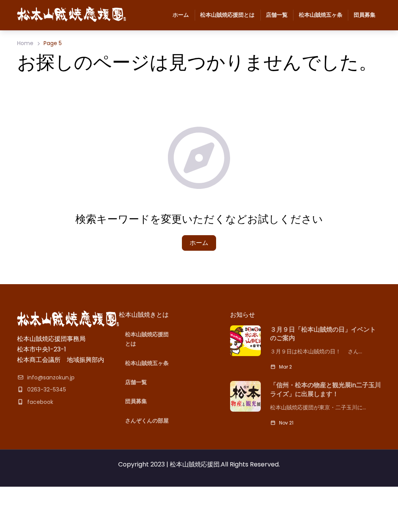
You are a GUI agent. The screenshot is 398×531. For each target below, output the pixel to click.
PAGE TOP (382, 508)
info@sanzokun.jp (51, 377)
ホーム (181, 15)
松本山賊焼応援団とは (227, 15)
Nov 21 (286, 422)
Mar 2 (285, 366)
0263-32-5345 (46, 389)
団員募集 (364, 15)
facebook (40, 402)
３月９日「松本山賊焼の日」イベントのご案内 (323, 333)
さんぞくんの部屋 (147, 420)
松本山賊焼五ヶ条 (320, 15)
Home (25, 43)
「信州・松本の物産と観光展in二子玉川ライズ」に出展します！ (325, 389)
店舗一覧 (277, 15)
